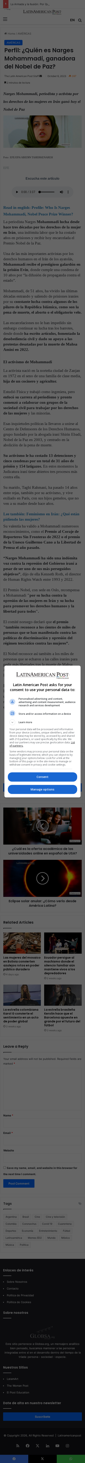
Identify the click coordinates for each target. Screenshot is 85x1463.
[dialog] (42, 731)
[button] (42, 722)
